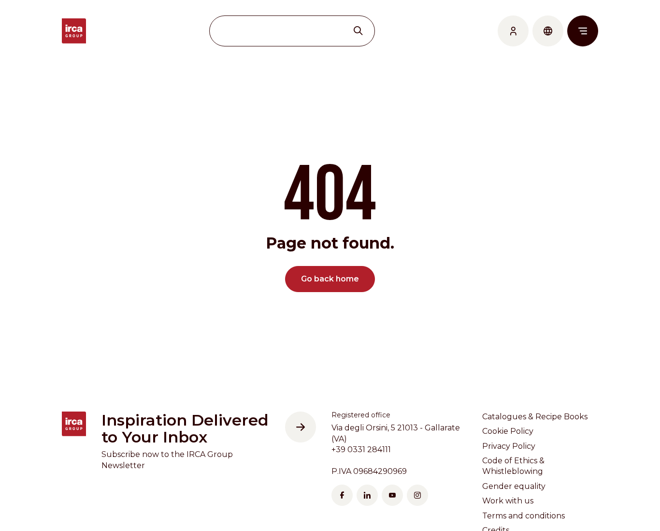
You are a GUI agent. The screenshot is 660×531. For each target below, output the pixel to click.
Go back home (330, 278)
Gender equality (513, 486)
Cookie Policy (507, 431)
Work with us (507, 500)
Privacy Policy (508, 446)
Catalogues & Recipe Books (535, 416)
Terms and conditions (523, 515)
